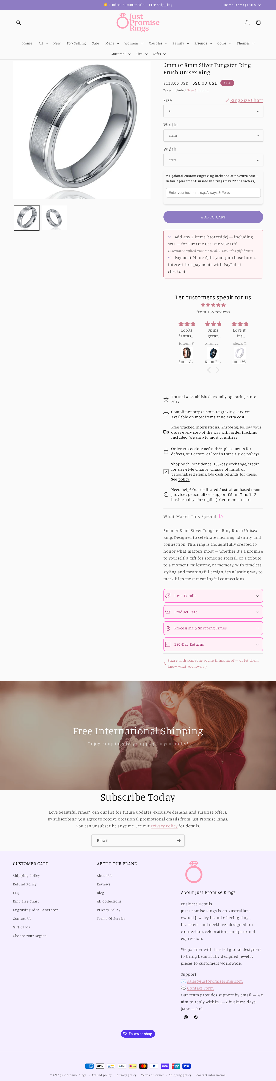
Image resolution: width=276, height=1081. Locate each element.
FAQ (16, 893)
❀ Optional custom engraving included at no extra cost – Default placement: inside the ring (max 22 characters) (212, 178)
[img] (213, 304)
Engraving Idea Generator (35, 910)
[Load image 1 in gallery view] (26, 218)
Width (169, 149)
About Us (104, 875)
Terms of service (152, 1075)
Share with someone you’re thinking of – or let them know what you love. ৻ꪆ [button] (213, 663)
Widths (171, 124)
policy (252, 453)
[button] (18, 22)
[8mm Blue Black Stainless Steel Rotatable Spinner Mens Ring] (213, 353)
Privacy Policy (164, 825)
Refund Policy (24, 884)
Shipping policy (180, 1075)
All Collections (109, 901)
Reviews (103, 884)
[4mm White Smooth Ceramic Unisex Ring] (240, 353)
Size (213, 100)
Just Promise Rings (73, 1075)
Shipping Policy (26, 875)
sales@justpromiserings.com (215, 981)
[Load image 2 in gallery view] (54, 218)
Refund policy (102, 1075)
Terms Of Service (111, 918)
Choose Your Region (30, 936)
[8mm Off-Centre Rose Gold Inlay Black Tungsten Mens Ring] (187, 353)
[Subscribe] (178, 840)
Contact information (211, 1075)
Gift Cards (21, 927)
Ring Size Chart (26, 901)
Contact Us (22, 918)
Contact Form (200, 988)
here (247, 499)
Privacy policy (126, 1075)
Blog (100, 893)
